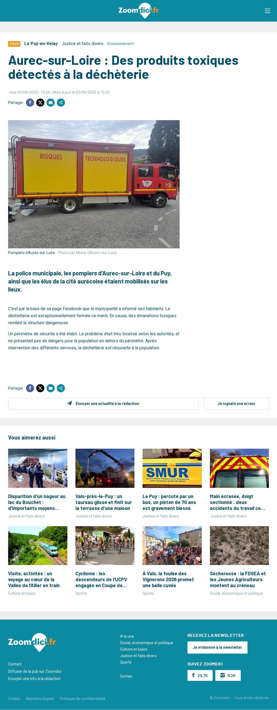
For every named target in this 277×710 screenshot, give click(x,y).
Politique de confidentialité (82, 699)
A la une (127, 636)
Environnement (120, 44)
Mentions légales (40, 699)
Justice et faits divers (82, 43)
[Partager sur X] (40, 103)
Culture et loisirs (133, 649)
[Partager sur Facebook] (30, 103)
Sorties (126, 676)
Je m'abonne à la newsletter (217, 647)
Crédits (14, 699)
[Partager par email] (51, 103)
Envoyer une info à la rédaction (34, 679)
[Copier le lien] (61, 103)
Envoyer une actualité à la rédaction (107, 403)
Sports (125, 662)
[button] (267, 11)
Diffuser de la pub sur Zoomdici (34, 671)
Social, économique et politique (146, 643)
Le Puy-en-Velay (41, 43)
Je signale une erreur (236, 403)
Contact (15, 664)
